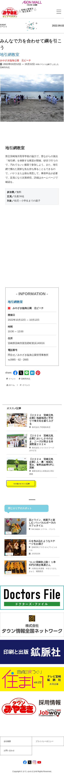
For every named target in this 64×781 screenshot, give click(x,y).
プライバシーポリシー (44, 741)
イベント (12, 379)
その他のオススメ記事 (21, 484)
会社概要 (7, 741)
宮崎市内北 (5, 67)
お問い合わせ (9, 750)
